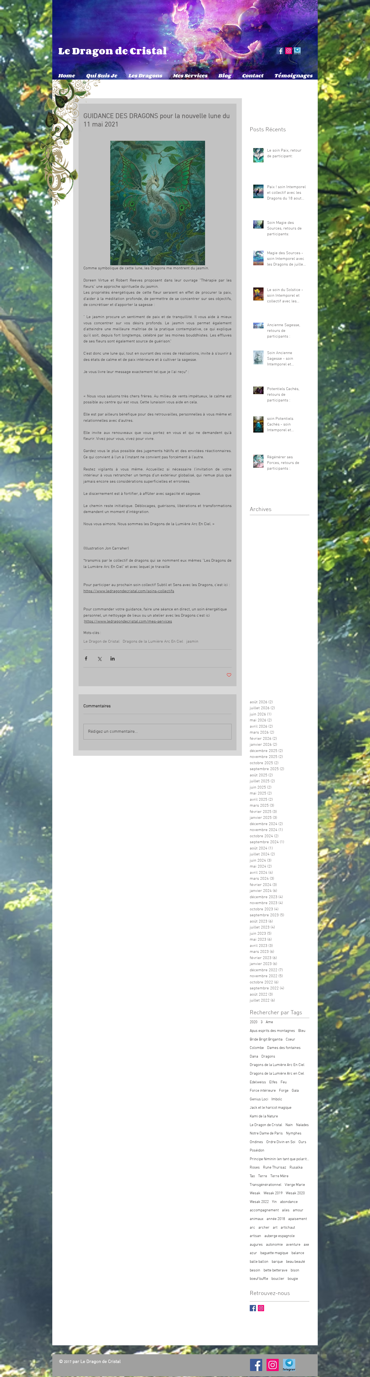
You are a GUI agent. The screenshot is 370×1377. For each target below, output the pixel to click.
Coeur (290, 1039)
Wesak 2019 (273, 1193)
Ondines (256, 1142)
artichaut (288, 1227)
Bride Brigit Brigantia (266, 1039)
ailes (286, 1210)
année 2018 (276, 1219)
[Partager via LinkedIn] (112, 658)
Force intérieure (263, 1090)
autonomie (274, 1244)
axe (306, 1244)
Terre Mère (279, 1176)
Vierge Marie (295, 1185)
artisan (255, 1236)
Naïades (302, 1125)
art (275, 1227)
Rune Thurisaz (274, 1167)
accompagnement (264, 1210)
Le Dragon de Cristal (112, 50)
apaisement (297, 1219)
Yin (274, 1202)
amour (298, 1210)
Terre (262, 1176)
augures (256, 1244)
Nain (289, 1125)
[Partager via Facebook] (86, 658)
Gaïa (295, 1090)
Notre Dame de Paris (266, 1133)
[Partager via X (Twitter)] (99, 658)
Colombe (257, 1048)
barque (277, 1262)
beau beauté (295, 1262)
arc (252, 1227)
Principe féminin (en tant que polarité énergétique (279, 1159)
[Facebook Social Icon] (280, 50)
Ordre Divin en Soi (280, 1142)
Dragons (268, 1056)
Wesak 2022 (259, 1202)
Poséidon (257, 1150)
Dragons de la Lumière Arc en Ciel (277, 1073)
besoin (255, 1270)
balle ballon (259, 1262)
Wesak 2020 (295, 1193)
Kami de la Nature (264, 1116)
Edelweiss (258, 1082)
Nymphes (293, 1133)
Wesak (255, 1193)
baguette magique (274, 1253)
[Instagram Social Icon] (288, 50)
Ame (269, 1022)
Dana (254, 1056)
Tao (252, 1176)
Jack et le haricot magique (270, 1107)
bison (295, 1270)
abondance (289, 1202)
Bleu (301, 1031)
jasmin (192, 641)
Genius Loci (259, 1099)
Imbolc (276, 1099)
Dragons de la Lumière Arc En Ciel (153, 641)
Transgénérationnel (265, 1185)
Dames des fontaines (284, 1048)
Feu (284, 1082)
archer (264, 1227)
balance (297, 1253)
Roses (255, 1167)
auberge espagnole (279, 1236)
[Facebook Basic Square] (253, 1308)
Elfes (273, 1082)
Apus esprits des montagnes (272, 1031)
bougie (293, 1279)
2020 (253, 1022)
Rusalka (296, 1167)
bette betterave (275, 1270)
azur (253, 1253)
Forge (283, 1090)
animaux (256, 1219)
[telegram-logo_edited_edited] (297, 50)
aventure (293, 1244)
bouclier (277, 1279)
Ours (302, 1142)
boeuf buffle (259, 1279)
